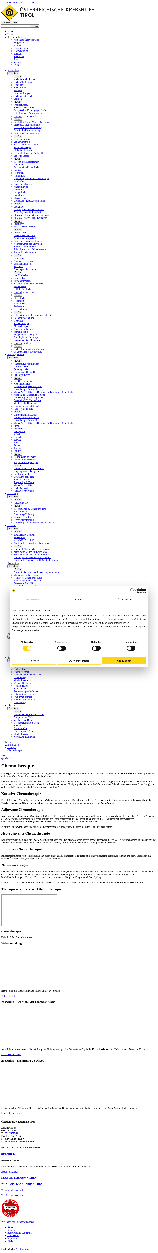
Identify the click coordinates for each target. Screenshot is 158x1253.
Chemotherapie (14, 750)
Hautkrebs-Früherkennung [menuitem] (26, 133)
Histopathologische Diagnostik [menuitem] (29, 153)
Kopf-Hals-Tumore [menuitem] (23, 184)
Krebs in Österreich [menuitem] (23, 96)
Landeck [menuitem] (18, 451)
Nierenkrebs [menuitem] (19, 303)
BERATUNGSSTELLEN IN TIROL (21, 1147)
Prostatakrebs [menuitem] (20, 309)
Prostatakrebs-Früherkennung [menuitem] (28, 127)
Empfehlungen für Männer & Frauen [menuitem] (31, 122)
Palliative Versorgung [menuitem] (24, 490)
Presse (10, 34)
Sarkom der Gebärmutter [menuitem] (26, 246)
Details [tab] (79, 599)
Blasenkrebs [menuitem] (19, 298)
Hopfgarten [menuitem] (19, 431)
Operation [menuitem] (18, 320)
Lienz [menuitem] (16, 426)
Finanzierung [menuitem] (20, 702)
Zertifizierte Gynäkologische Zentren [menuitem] (32, 543)
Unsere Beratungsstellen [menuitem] (25, 414)
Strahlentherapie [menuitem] (21, 323)
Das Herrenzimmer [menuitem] (23, 381)
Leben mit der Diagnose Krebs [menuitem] (29, 468)
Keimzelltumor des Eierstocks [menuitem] (28, 243)
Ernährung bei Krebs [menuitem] (24, 474)
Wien (16, 64)
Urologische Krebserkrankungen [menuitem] (29, 200)
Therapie (11, 747)
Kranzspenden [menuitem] (21, 688)
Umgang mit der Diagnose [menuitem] (26, 471)
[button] (9, 22)
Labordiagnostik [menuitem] (21, 155)
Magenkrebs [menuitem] (20, 198)
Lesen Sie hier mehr (11, 1054)
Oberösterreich (21, 51)
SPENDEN (8, 1154)
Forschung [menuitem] (12, 493)
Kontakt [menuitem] (11, 1227)
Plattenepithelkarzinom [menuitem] (25, 269)
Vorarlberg (19, 62)
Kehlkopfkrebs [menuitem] (21, 278)
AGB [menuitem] (10, 1241)
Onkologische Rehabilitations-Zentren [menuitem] (32, 557)
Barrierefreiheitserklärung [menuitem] (19, 1232)
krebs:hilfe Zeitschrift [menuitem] (24, 540)
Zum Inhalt (7, 2)
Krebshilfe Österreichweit (26, 39)
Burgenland (19, 42)
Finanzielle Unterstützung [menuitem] (26, 406)
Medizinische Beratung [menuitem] (25, 403)
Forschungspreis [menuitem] (21, 511)
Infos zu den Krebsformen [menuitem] (26, 161)
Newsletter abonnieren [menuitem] (24, 736)
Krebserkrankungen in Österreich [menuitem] (30, 349)
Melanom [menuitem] (18, 266)
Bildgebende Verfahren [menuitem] (25, 150)
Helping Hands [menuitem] (21, 685)
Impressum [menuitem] (12, 1238)
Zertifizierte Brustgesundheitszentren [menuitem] (31, 554)
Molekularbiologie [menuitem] (22, 147)
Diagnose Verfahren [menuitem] (23, 139)
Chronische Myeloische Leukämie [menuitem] (30, 218)
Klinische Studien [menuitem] (22, 343)
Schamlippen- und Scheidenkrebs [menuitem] (30, 249)
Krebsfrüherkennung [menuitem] (24, 82)
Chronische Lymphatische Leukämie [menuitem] (31, 215)
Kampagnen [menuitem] (13, 563)
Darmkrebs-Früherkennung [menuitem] (27, 130)
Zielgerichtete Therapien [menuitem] (25, 334)
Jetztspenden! (5, 757)
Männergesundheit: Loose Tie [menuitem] (28, 575)
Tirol (16, 59)
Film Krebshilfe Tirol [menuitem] (24, 731)
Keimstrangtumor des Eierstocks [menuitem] (29, 241)
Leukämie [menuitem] (18, 164)
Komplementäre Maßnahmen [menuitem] (28, 340)
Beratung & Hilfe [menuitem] (15, 354)
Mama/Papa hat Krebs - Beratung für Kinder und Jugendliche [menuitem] (43, 392)
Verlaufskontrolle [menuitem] (22, 142)
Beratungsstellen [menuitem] (22, 369)
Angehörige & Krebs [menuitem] (24, 482)
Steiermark (19, 56)
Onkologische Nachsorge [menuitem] (26, 337)
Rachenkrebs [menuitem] (20, 286)
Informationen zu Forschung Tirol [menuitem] (30, 508)
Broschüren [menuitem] (19, 537)
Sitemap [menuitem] (11, 1230)
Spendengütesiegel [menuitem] (23, 697)
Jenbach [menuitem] (17, 437)
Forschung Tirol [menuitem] (21, 502)
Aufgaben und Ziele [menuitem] (23, 717)
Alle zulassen (124, 660)
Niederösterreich (22, 48)
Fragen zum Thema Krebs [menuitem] (26, 372)
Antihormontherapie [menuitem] (23, 329)
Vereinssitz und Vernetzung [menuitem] (27, 417)
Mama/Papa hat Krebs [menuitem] (24, 485)
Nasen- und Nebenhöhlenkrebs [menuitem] (29, 283)
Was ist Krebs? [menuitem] (21, 104)
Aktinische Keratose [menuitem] (23, 261)
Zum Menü (18, 2)
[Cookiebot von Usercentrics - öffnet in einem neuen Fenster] (132, 590)
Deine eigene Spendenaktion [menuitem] (28, 674)
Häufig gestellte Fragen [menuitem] (25, 457)
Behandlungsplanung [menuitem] (24, 318)
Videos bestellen (9, 996)
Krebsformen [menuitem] (20, 87)
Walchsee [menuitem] (18, 428)
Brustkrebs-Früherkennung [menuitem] (27, 124)
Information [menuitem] (13, 70)
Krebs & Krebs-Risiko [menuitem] (24, 79)
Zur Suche (29, 2)
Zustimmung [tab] (33, 599)
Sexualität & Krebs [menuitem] (23, 479)
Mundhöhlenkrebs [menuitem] (22, 281)
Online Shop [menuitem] (20, 669)
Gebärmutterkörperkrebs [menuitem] (25, 238)
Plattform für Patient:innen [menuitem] (26, 363)
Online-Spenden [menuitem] (21, 672)
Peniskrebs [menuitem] (19, 306)
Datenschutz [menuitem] (13, 1235)
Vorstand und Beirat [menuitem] (23, 720)
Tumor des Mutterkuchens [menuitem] (26, 252)
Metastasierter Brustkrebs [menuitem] (26, 226)
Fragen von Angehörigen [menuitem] (26, 462)
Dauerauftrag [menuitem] (20, 677)
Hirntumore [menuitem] (19, 175)
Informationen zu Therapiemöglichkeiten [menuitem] (33, 315)
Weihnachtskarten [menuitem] (22, 683)
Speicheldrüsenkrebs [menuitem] (24, 292)
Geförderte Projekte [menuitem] (23, 517)
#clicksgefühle (22, 1249)
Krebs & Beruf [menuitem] (21, 488)
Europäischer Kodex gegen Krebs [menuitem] (30, 110)
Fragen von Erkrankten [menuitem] (25, 459)
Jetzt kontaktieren (9, 1171)
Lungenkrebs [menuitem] (20, 192)
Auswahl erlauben (79, 660)
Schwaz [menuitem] (17, 439)
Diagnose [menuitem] (18, 85)
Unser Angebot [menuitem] (21, 366)
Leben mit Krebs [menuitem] (22, 375)
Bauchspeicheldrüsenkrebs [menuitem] (27, 167)
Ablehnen (34, 660)
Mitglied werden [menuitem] (22, 680)
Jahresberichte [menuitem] (20, 728)
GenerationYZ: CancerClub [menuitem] (27, 400)
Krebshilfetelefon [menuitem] (22, 383)
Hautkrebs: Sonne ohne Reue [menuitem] (28, 577)
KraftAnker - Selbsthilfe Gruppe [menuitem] (29, 394)
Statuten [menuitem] (17, 725)
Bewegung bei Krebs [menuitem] (24, 476)
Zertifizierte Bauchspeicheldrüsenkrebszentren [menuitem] (36, 560)
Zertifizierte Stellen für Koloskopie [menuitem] (30, 552)
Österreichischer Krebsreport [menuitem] (28, 351)
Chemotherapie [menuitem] (21, 326)
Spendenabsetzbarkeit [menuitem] (24, 699)
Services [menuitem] (11, 525)
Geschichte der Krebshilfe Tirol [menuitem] (29, 714)
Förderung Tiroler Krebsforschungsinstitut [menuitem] (34, 522)
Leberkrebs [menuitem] (19, 189)
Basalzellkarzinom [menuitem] (22, 263)
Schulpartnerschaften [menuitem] (24, 694)
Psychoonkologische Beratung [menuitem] (28, 386)
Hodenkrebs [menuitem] (19, 300)
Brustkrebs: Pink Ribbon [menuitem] (26, 583)
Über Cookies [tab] (125, 599)
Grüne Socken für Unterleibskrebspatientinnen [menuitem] (36, 572)
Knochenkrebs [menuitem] (21, 186)
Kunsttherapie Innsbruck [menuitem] (25, 389)
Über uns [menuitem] (11, 705)
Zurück (18, 76)
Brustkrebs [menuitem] (19, 170)
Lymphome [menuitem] (19, 195)
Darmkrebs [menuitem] (19, 173)
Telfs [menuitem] (16, 442)
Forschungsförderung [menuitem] (24, 514)
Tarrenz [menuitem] (17, 448)
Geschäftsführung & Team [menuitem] (26, 722)
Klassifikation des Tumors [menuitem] (26, 144)
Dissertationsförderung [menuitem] (25, 520)
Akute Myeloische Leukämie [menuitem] (28, 212)
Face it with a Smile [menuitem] (23, 408)
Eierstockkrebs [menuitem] (21, 232)
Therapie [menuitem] (18, 90)
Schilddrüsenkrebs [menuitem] (22, 289)
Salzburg (18, 53)
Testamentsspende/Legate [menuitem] (26, 691)
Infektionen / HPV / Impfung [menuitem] (28, 113)
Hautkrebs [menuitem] (19, 181)
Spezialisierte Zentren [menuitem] (24, 534)
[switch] (61, 648)
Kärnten (17, 45)
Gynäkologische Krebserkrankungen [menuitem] (31, 178)
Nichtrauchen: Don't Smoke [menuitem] (27, 580)
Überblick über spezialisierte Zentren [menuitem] (31, 549)
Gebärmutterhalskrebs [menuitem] (24, 235)
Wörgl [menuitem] (17, 434)
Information (13, 744)
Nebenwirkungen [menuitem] (22, 93)
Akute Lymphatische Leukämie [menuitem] (29, 209)
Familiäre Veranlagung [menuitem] (25, 116)
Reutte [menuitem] (17, 445)
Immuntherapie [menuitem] (21, 331)
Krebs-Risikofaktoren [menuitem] (24, 107)
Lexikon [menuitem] (18, 98)
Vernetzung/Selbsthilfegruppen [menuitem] (29, 397)
